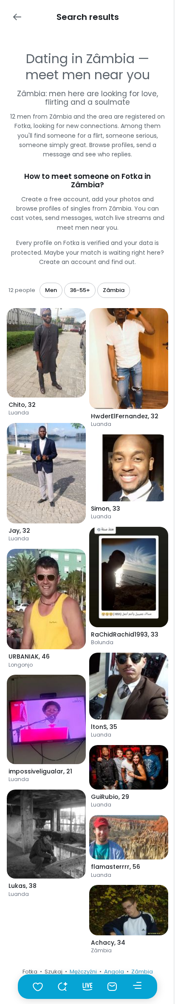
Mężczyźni (83, 972)
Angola (114, 972)
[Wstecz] (16, 16)
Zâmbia (142, 972)
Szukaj (53, 972)
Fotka (30, 972)
